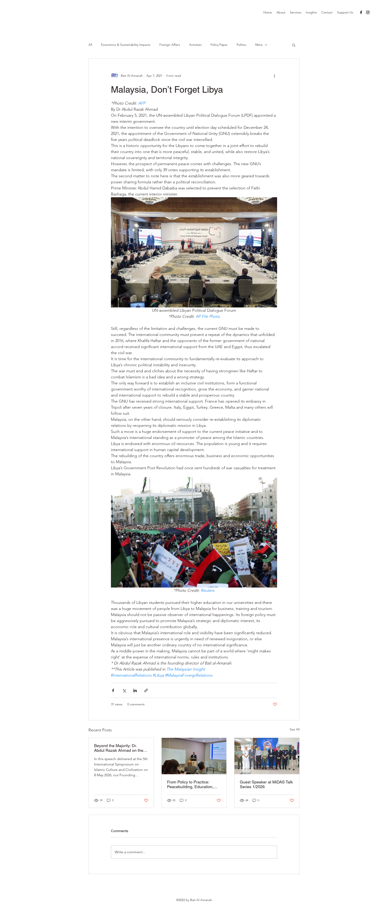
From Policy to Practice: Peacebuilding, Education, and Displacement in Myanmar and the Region (190, 784)
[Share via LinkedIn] (135, 690)
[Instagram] (368, 12)
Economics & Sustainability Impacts (125, 45)
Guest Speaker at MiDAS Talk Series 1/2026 (266, 784)
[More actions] (274, 75)
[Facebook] (361, 12)
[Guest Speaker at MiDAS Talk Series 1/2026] (266, 756)
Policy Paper (219, 45)
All (90, 45)
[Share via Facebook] (113, 690)
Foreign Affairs (169, 45)
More (259, 45)
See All (295, 729)
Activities (195, 45)
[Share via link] (146, 690)
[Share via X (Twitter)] (124, 690)
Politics (241, 45)
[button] (294, 45)
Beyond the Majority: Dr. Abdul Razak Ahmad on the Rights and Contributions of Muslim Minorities (118, 748)
